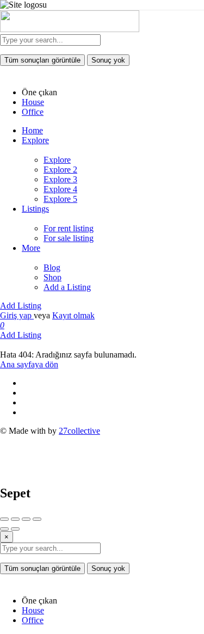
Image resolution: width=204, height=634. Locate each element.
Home (32, 130)
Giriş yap (17, 315)
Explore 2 (60, 169)
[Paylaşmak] (15, 519)
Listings (35, 208)
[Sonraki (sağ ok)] (15, 529)
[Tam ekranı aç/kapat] (26, 519)
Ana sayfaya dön (29, 364)
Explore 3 (60, 179)
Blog (52, 267)
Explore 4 (60, 189)
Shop (52, 277)
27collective (79, 430)
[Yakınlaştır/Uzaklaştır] (37, 519)
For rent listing (69, 228)
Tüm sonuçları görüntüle (42, 60)
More (31, 248)
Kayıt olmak (73, 315)
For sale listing (69, 238)
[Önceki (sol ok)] (4, 529)
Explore (35, 140)
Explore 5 (60, 199)
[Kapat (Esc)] (4, 519)
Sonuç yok (108, 60)
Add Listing (20, 305)
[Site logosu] (69, 29)
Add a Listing (67, 287)
